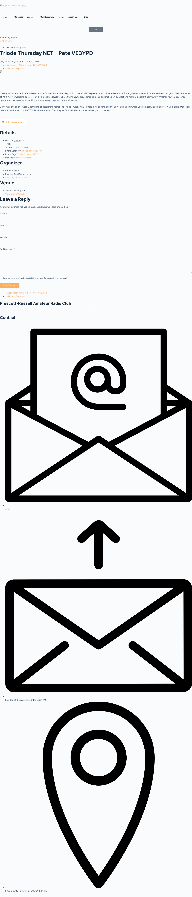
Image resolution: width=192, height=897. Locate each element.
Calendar (18, 17)
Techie (61, 17)
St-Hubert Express (15, 68)
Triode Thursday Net (32, 150)
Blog (86, 17)
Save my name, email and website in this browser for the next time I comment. (35, 278)
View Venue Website (15, 194)
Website (3, 237)
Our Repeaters (47, 17)
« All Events (6, 41)
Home (4, 17)
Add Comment (7, 249)
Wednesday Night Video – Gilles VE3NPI (26, 65)
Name (3, 213)
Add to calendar (14, 122)
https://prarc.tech (22, 157)
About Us (72, 17)
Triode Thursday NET (27, 154)
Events (30, 17)
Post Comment (10, 285)
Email (3, 225)
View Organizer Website (17, 177)
